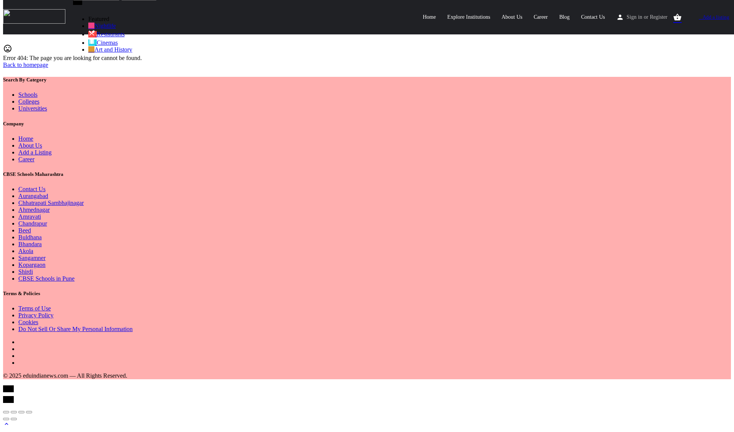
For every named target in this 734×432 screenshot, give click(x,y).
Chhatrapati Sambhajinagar (51, 203)
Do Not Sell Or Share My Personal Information (75, 329)
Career (541, 17)
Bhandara (30, 244)
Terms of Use (34, 308)
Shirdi (25, 271)
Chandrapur (32, 223)
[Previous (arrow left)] (6, 419)
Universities (32, 108)
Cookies (28, 322)
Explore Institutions (468, 17)
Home (429, 17)
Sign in (634, 17)
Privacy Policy (36, 315)
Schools (27, 94)
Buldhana (30, 237)
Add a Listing (35, 152)
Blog (564, 17)
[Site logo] (35, 21)
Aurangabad (33, 196)
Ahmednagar (34, 209)
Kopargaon (31, 264)
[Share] (14, 412)
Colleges (28, 101)
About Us (512, 17)
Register (658, 17)
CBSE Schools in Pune (46, 278)
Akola (25, 251)
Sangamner (31, 258)
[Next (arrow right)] (14, 419)
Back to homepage (25, 65)
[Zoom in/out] (29, 412)
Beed (24, 230)
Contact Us (593, 17)
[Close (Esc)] (6, 412)
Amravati (29, 216)
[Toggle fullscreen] (21, 412)
